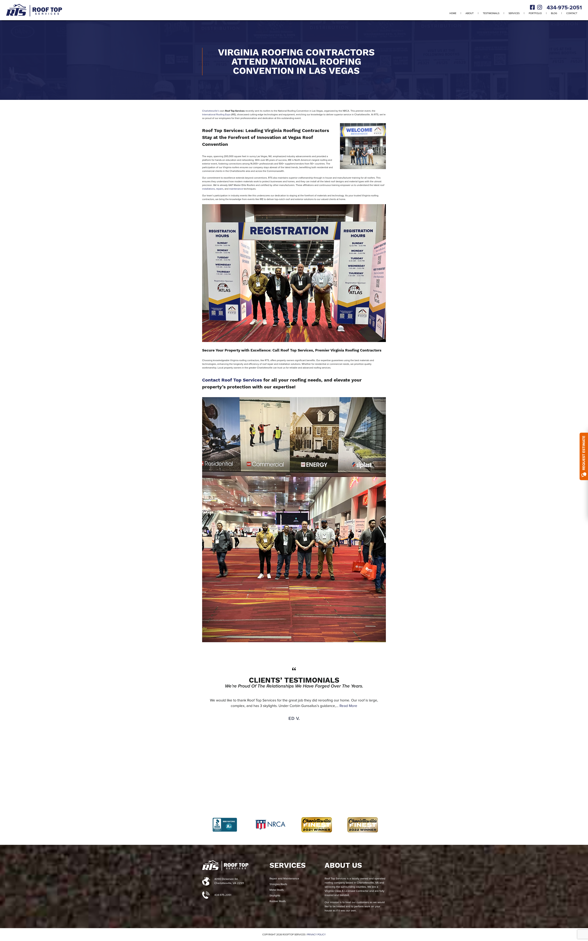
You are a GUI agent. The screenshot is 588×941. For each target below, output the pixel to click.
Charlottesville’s (210, 111)
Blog (554, 13)
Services (514, 13)
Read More (359, 706)
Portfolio (535, 13)
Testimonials (491, 13)
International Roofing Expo (216, 114)
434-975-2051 (564, 8)
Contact (571, 13)
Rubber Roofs (278, 901)
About (470, 13)
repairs (219, 189)
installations (208, 189)
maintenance (236, 189)
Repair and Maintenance (284, 878)
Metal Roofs (277, 890)
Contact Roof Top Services (232, 380)
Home (452, 13)
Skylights (275, 895)
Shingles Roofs (278, 884)
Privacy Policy (316, 934)
